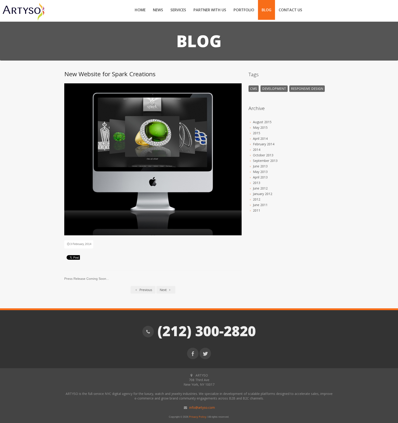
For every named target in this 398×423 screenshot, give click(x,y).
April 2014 (260, 138)
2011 (256, 210)
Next (164, 290)
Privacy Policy (197, 416)
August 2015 (262, 122)
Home (140, 9)
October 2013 (263, 155)
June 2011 (260, 205)
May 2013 (260, 171)
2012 (256, 199)
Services (178, 9)
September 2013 (265, 160)
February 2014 (263, 144)
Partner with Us (209, 9)
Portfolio (244, 9)
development (274, 88)
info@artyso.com (202, 407)
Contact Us (290, 9)
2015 (256, 133)
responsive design (307, 88)
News (158, 9)
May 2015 (260, 127)
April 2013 (260, 177)
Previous (145, 290)
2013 (256, 183)
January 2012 (262, 194)
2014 (256, 149)
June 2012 (260, 188)
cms (253, 88)
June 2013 (260, 166)
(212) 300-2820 (205, 331)
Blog (266, 9)
